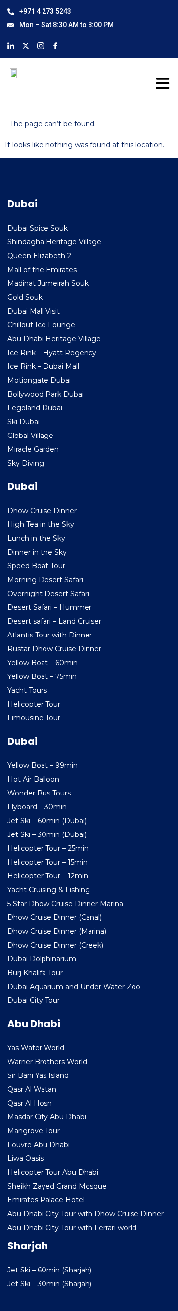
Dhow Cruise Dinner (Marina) (56, 931)
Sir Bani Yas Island (38, 1075)
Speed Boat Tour (36, 565)
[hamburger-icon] (159, 85)
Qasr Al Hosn (29, 1103)
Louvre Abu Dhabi (38, 1144)
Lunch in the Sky (36, 538)
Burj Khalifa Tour (35, 972)
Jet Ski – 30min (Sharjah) (49, 1283)
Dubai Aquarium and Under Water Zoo (73, 986)
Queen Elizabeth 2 (39, 255)
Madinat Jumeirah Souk (48, 283)
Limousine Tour (33, 718)
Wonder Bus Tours (39, 793)
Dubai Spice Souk (37, 228)
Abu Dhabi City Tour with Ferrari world (71, 1227)
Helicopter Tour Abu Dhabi (52, 1172)
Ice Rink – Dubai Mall (43, 366)
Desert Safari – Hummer (49, 607)
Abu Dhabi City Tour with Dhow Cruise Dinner (85, 1213)
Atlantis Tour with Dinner (49, 635)
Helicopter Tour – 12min (47, 876)
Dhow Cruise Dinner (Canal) (54, 917)
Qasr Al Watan (31, 1089)
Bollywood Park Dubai (45, 394)
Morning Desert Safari (45, 579)
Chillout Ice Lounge (41, 324)
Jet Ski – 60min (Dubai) (47, 820)
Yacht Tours (27, 690)
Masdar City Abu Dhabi (46, 1116)
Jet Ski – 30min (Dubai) (47, 834)
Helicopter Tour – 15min (47, 862)
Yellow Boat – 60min (42, 662)
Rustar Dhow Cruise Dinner (54, 648)
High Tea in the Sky (40, 524)
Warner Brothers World (47, 1061)
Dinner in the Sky (37, 552)
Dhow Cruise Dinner (42, 510)
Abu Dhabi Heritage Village (54, 338)
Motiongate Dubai (39, 380)
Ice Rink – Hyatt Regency (51, 352)
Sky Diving (25, 463)
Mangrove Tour (33, 1130)
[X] (25, 45)
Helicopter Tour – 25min (48, 848)
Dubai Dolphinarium (41, 958)
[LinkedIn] (10, 45)
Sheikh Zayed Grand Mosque (57, 1186)
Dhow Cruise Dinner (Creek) (55, 945)
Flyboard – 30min (37, 806)
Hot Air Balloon (33, 779)
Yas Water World (35, 1047)
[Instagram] (40, 45)
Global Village (30, 435)
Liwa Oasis (25, 1158)
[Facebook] (55, 45)
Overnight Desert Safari (48, 593)
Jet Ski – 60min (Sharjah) (49, 1270)
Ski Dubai (23, 421)
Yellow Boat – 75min (42, 676)
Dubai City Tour (33, 1000)
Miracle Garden (33, 449)
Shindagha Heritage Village (54, 242)
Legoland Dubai (34, 407)
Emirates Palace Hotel (46, 1199)
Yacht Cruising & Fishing (48, 889)
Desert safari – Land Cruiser (54, 621)
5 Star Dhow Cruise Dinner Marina (65, 903)
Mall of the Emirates (42, 269)
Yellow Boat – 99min (42, 765)
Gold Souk (25, 297)
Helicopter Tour (33, 704)
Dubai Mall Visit (33, 311)
